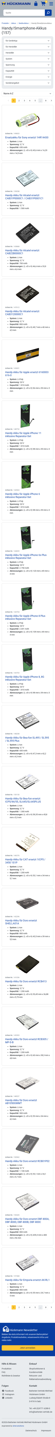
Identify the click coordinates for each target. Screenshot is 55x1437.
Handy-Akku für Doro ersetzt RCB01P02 (27, 1161)
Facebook (9, 1391)
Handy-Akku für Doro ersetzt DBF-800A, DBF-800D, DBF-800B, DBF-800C (27, 1220)
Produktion (6, 1369)
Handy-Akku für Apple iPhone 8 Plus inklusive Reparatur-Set (25, 617)
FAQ (3, 1372)
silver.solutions (18, 1426)
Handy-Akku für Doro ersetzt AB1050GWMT (21, 1102)
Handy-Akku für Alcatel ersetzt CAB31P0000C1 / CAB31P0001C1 (24, 197)
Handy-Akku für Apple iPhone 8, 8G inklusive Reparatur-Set (24, 678)
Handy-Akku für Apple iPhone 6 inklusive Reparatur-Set (22, 495)
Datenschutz (31, 1430)
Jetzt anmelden (27, 1348)
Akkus (13, 23)
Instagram (9, 1394)
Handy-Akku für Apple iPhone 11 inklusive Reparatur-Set (23, 435)
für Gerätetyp (11, 41)
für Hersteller (11, 47)
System (9, 59)
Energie (9, 77)
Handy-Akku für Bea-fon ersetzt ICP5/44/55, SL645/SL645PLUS (23, 800)
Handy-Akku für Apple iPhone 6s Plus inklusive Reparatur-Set (26, 557)
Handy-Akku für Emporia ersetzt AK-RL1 (27, 1279)
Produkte (5, 23)
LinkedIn (9, 1398)
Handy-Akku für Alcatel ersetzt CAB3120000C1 (22, 313)
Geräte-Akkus (24, 23)
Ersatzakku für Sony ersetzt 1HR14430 (26, 137)
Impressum (46, 1430)
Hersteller (10, 53)
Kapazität (10, 71)
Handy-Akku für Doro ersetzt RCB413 (26, 981)
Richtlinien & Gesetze (11, 1376)
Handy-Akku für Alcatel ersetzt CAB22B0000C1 (22, 252)
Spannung (10, 65)
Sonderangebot (12, 83)
